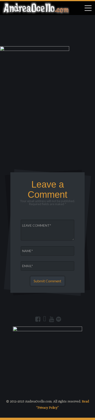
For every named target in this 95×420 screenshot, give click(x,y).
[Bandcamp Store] (44, 319)
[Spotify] (58, 319)
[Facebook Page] (37, 319)
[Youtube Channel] (51, 319)
